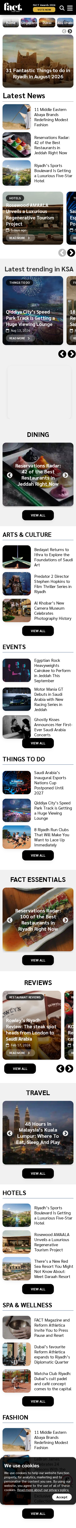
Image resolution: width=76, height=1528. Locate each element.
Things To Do (19, 282)
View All (38, 515)
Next (69, 31)
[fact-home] (13, 7)
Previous (64, 31)
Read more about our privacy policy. (43, 1489)
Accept (62, 1497)
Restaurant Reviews (25, 997)
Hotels (15, 198)
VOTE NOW (44, 9)
